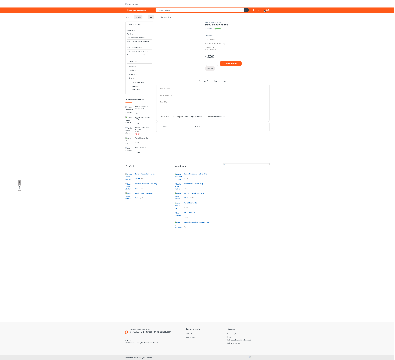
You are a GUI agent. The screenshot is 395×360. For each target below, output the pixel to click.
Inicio (127, 17)
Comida (132, 70)
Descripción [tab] (204, 81)
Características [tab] (220, 81)
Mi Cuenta (189, 334)
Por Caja (131, 34)
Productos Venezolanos (136, 55)
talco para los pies (219, 117)
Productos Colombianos (136, 38)
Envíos (229, 337)
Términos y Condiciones (235, 334)
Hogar (151, 17)
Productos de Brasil (134, 47)
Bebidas (132, 66)
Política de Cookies (233, 343)
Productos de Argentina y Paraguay (138, 42)
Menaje (135, 86)
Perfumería (218, 22)
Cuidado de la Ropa (139, 82)
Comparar (210, 35)
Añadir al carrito (231, 63)
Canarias (138, 17)
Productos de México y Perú (137, 51)
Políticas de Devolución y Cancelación (239, 340)
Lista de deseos (191, 337)
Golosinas (133, 74)
